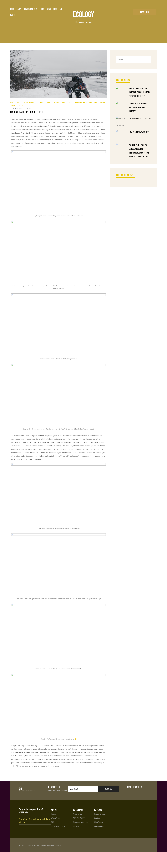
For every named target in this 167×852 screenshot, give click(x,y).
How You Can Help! (30, 9)
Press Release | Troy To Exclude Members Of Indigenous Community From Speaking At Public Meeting (139, 151)
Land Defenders (81, 102)
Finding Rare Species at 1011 (26, 112)
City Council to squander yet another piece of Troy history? (139, 107)
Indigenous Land (68, 102)
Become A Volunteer (80, 822)
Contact (13, 15)
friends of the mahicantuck (28, 102)
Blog (55, 9)
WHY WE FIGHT (79, 818)
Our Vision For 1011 (58, 826)
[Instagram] (143, 792)
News (49, 9)
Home (12, 9)
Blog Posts (98, 822)
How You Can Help (54, 102)
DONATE (76, 826)
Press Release (99, 814)
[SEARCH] (147, 59)
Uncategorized (17, 105)
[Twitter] (136, 792)
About (42, 9)
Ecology (13, 102)
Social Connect (100, 826)
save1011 (103, 102)
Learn (19, 9)
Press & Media (78, 814)
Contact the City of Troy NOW (140, 118)
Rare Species (93, 102)
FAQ (61, 9)
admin (29, 108)
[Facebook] (129, 792)
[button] (144, 12)
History (43, 102)
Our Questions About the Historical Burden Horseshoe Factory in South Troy (139, 92)
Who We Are (55, 818)
